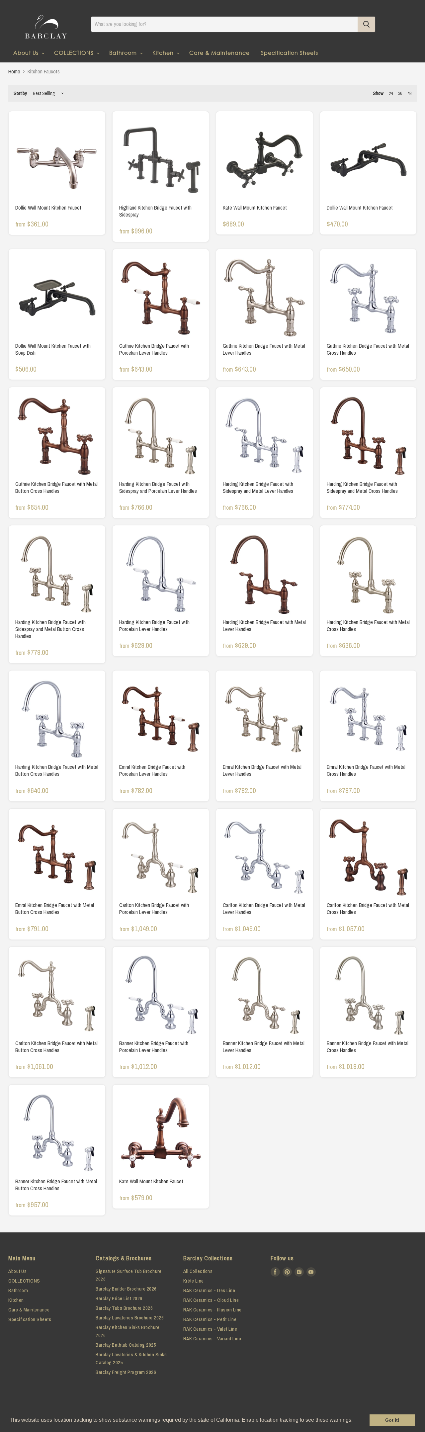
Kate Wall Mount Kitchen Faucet (255, 207)
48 (409, 93)
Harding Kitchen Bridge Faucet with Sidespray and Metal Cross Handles (362, 487)
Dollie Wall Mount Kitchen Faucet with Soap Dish (53, 349)
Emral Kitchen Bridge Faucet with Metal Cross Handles (366, 770)
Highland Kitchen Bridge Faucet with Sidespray (155, 211)
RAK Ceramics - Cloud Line (211, 1300)
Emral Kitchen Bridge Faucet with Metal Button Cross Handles (54, 908)
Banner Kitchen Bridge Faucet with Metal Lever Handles (263, 1046)
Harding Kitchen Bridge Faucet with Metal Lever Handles (264, 625)
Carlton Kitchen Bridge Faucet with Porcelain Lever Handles (154, 908)
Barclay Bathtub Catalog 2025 (126, 1344)
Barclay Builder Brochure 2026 (126, 1288)
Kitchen (163, 52)
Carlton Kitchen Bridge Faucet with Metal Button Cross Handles (56, 1046)
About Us (26, 52)
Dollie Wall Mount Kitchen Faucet (48, 207)
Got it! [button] (392, 1420)
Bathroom (123, 52)
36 (400, 93)
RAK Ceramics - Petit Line (210, 1319)
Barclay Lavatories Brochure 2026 (130, 1317)
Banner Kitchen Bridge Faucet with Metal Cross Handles (367, 1046)
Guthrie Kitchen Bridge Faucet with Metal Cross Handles (368, 349)
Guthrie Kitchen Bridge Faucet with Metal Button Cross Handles (56, 487)
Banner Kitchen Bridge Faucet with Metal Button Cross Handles (56, 1185)
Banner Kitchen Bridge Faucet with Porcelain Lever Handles (153, 1046)
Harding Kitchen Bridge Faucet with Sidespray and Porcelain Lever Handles (158, 487)
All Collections (198, 1271)
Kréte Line (193, 1280)
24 (391, 93)
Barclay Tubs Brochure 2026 (124, 1307)
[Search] (366, 24)
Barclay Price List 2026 (119, 1298)
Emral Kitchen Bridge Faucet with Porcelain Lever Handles (152, 770)
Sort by (20, 93)
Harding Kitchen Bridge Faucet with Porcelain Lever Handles (154, 625)
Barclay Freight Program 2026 (126, 1372)
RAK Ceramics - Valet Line (210, 1328)
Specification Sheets (289, 52)
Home (14, 71)
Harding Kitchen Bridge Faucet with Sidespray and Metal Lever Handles (258, 487)
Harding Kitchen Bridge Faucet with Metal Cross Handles (368, 625)
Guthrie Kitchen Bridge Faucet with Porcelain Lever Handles (154, 349)
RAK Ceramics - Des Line (209, 1290)
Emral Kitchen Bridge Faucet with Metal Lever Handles (262, 770)
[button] (355, 1421)
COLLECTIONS (74, 52)
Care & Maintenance (219, 52)
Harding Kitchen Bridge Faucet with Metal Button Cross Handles (56, 770)
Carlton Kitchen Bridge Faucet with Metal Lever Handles (264, 908)
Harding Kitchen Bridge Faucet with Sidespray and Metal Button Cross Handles (50, 629)
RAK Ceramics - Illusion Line (212, 1309)
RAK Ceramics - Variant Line (212, 1338)
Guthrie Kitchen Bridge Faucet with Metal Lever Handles (264, 349)
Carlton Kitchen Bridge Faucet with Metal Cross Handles (368, 908)
